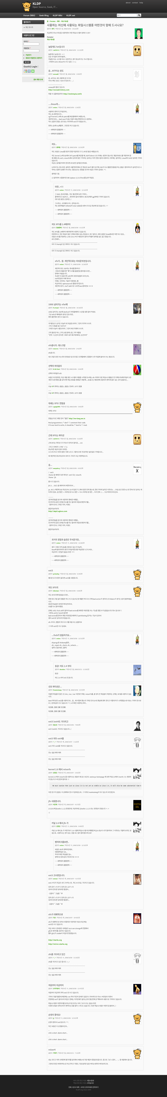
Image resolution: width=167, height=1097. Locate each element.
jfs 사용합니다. (54, 801)
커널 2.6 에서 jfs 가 (60, 823)
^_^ (54, 742)
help (141, 2)
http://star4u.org (55, 940)
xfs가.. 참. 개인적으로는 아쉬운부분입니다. (73, 260)
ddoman (56, 591)
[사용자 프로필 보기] (139, 38)
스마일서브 (90, 1083)
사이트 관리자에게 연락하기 (89, 1087)
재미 (58, 21)
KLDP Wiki (57, 15)
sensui (55, 879)
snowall (55, 74)
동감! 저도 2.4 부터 (63, 665)
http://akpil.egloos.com (57, 511)
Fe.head (56, 308)
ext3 (50, 570)
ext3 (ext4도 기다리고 (58, 721)
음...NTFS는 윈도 (56, 70)
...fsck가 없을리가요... (61, 635)
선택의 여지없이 (55, 365)
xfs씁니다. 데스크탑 (56, 345)
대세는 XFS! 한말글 (56, 403)
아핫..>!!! (59, 186)
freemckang (57, 690)
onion (55, 107)
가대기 (55, 1053)
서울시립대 (90, 1080)
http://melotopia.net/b (72, 94)
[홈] (26, 6)
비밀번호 (27, 48)
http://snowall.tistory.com (58, 90)
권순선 (55, 725)
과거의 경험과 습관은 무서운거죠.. (66, 539)
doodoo (62, 669)
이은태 (55, 804)
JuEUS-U (56, 50)
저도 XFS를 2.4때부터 (61, 224)
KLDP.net (70, 15)
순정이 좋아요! (54, 1014)
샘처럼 (58, 147)
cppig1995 (56, 407)
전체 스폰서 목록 (73, 1087)
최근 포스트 (29, 27)
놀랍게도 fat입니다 (56, 46)
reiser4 (51, 1049)
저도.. (54, 144)
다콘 (54, 918)
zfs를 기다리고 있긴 (56, 954)
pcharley (56, 574)
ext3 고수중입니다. (56, 875)
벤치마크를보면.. (62, 841)
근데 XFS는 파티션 (56, 435)
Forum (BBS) (29, 15)
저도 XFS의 (53, 587)
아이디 (26, 41)
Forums (52, 21)
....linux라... (54, 104)
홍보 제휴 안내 (38, 79)
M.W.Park (56, 369)
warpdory (56, 468)
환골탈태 (59, 227)
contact (135, 2)
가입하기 (28, 55)
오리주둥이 (56, 988)
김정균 (55, 773)
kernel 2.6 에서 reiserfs (59, 769)
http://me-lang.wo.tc (77, 418)
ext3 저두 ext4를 (56, 738)
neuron (55, 349)
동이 (53, 29)
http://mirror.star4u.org (57, 944)
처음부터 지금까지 (56, 985)
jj (53, 1018)
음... (50, 464)
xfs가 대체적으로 (55, 914)
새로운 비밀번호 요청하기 (34, 58)
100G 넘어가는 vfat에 (58, 304)
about (128, 2)
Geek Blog (44, 15)
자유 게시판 (64, 21)
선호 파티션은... (55, 686)
